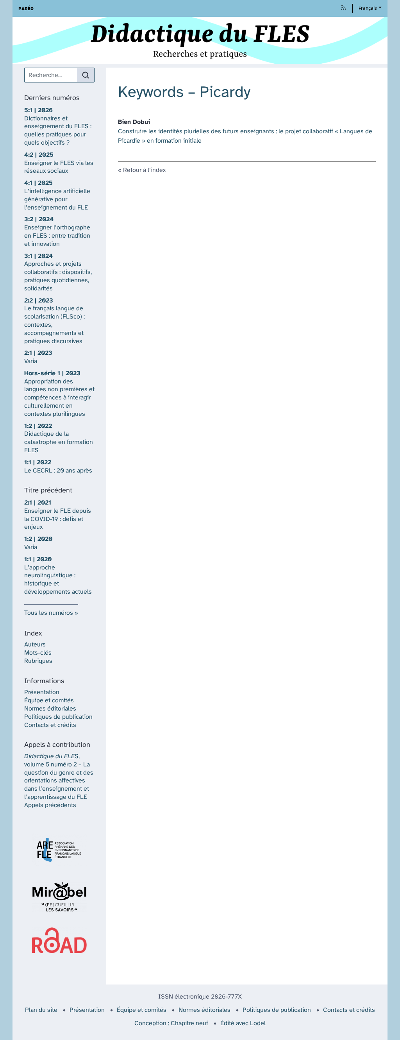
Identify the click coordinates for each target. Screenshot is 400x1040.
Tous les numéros (48, 613)
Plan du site (41, 1010)
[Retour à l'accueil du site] (200, 40)
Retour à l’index (144, 170)
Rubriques (38, 661)
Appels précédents (50, 805)
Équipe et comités (49, 700)
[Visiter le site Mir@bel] (59, 897)
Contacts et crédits (50, 725)
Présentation (41, 692)
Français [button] (368, 8)
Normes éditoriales (50, 708)
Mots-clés (38, 653)
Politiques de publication (58, 717)
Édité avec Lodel (243, 1023)
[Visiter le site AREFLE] (59, 850)
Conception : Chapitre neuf (171, 1023)
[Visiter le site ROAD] (59, 940)
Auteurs (35, 644)
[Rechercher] (85, 75)
